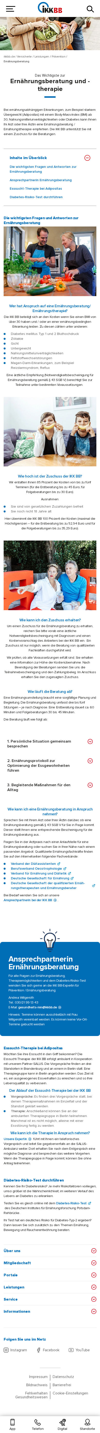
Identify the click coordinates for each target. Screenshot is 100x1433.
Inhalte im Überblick (28, 157)
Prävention (58, 56)
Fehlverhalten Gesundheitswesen (31, 1395)
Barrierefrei (62, 1385)
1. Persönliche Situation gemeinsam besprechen (39, 744)
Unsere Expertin (15, 1139)
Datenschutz (63, 1377)
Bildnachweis (37, 1385)
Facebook (51, 1350)
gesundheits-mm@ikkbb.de (37, 1007)
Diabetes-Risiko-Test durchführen (36, 197)
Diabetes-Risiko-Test (71, 1203)
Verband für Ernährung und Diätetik (39, 873)
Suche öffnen (90, 9)
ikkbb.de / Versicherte (18, 56)
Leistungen (41, 56)
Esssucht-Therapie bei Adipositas (36, 188)
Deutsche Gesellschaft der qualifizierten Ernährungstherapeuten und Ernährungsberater (48, 885)
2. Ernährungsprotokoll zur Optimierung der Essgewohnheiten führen (38, 765)
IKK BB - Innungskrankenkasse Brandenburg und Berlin (50, 7)
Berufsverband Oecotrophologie (36, 868)
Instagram (18, 1350)
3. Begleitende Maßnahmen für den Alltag (38, 787)
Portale (11, 1275)
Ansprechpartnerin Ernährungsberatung (41, 180)
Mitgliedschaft (17, 1263)
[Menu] (9, 9)
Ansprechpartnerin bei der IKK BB (28, 900)
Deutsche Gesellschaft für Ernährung (40, 878)
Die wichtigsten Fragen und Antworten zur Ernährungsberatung (43, 169)
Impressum (38, 1377)
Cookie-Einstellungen (70, 1393)
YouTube (82, 1350)
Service (11, 1299)
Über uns (12, 1250)
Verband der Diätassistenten (33, 864)
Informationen (17, 1311)
